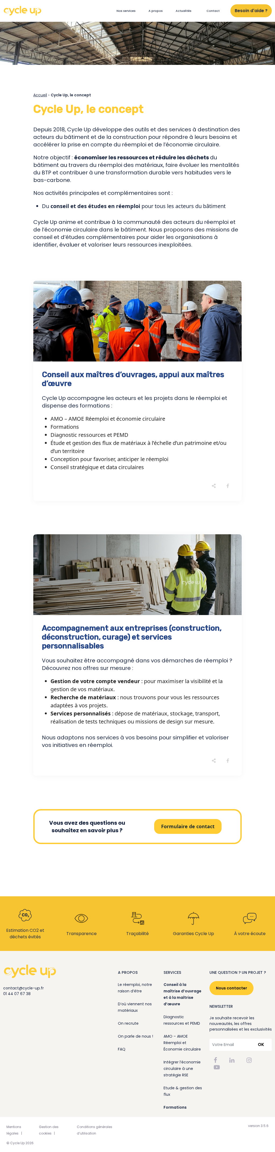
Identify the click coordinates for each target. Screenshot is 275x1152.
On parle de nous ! (135, 1036)
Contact (213, 11)
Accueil (40, 95)
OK (261, 1044)
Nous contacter (231, 988)
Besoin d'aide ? (251, 11)
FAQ (121, 1049)
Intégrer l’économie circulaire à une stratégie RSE (182, 1068)
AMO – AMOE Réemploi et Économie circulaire (182, 1043)
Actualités (183, 11)
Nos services (126, 11)
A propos (156, 11)
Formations (175, 1107)
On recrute (128, 1023)
